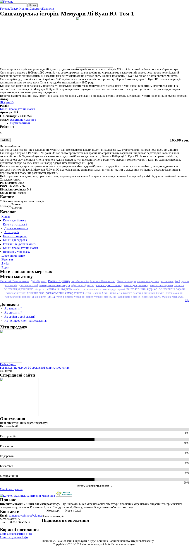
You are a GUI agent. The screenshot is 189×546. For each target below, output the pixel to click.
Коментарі (53, 510)
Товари (14, 8)
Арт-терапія (11, 232)
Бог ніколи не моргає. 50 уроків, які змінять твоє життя (34, 367)
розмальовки (55, 293)
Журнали (7, 259)
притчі (121, 289)
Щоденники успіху (13, 255)
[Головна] (6, 1)
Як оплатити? (13, 312)
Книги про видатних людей (17, 109)
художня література (172, 296)
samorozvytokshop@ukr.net (25, 515)
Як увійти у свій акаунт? (19, 316)
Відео (4, 267)
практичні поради (106, 289)
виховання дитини (148, 281)
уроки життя (39, 296)
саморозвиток (74, 293)
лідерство (40, 289)
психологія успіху (15, 292)
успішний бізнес (83, 296)
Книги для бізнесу (14, 220)
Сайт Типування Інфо (14, 537)
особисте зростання (84, 289)
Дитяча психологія (16, 228)
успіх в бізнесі (64, 296)
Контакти (48, 8)
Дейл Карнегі (39, 281)
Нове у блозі (73, 510)
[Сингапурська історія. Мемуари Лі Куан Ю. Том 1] (94, 66)
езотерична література (54, 285)
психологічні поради (172, 288)
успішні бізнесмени (105, 296)
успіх (51, 296)
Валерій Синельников (14, 281)
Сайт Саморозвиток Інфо (16, 533)
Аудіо (4, 263)
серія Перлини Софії (96, 292)
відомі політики (20, 123)
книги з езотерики (161, 285)
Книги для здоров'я (15, 240)
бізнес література (126, 281)
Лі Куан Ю (6, 102)
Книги (5, 216)
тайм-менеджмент (121, 292)
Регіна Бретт (8, 364)
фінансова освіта (151, 296)
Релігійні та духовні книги (19, 244)
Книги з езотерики (15, 236)
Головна (5, 8)
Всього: (16, 204)
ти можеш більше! (154, 292)
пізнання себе (35, 292)
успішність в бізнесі (129, 296)
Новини (24, 8)
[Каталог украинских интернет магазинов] (27, 495)
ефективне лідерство (23, 119)
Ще (187, 300)
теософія (138, 292)
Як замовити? (13, 308)
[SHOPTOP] (64, 495)
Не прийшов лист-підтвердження (25, 320)
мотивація (53, 288)
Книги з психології (15, 224)
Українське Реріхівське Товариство (93, 281)
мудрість (66, 288)
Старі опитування (11, 489)
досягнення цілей (28, 285)
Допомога (36, 8)
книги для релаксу (136, 285)
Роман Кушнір (59, 281)
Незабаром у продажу (16, 251)
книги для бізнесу (109, 285)
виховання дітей (170, 281)
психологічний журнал (141, 289)
